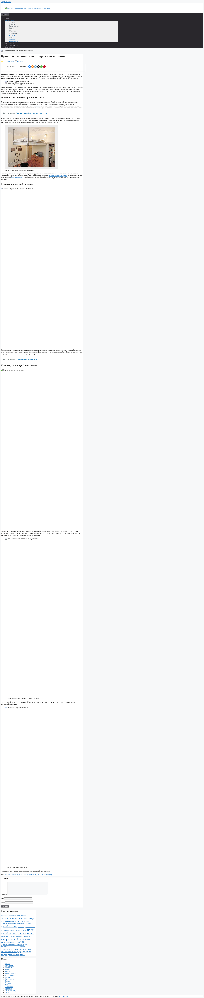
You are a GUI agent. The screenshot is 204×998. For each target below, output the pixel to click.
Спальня (12, 36)
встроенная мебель (11, 874)
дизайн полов (13, 923)
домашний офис (30, 927)
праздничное (7, 949)
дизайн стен (9, 926)
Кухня (11, 37)
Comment (4, 895)
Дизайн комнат (10, 20)
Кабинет (12, 32)
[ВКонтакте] (29, 66)
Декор (7, 18)
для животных (20, 927)
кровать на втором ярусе (58, 176)
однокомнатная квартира (44, 874)
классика (23, 936)
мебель (32, 874)
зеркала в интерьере (7, 930)
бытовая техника (20, 915)
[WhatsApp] (41, 66)
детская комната (8, 921)
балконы (12, 915)
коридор (28, 936)
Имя (2, 898)
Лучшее (12, 22)
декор (31, 918)
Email (3, 902)
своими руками (25, 949)
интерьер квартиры (23, 933)
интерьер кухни (8, 936)
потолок (23, 947)
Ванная (12, 24)
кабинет (18, 936)
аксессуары (5, 915)
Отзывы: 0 (21, 61)
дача (26, 918)
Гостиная (12, 28)
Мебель (12, 39)
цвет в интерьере (16, 954)
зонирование (20, 930)
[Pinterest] (44, 66)
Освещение (13, 41)
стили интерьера (15, 952)
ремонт (16, 949)
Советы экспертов (11, 45)
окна (26, 944)
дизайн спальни (24, 874)
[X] (38, 66)
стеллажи (5, 952)
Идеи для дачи (10, 47)
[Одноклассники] (32, 66)
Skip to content (6, 2)
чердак (26, 954)
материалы (7, 939)
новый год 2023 (16, 942)
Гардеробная (13, 26)
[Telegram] (35, 66)
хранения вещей (17, 178)
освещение (36, 106)
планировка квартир (15, 946)
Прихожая (13, 34)
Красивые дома (10, 43)
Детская (12, 30)
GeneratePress (63, 996)
